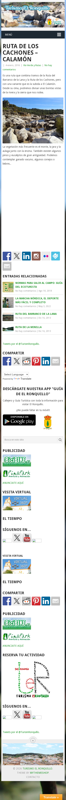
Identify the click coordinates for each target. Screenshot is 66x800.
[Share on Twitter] (16, 361)
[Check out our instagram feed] (36, 256)
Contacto (33, 777)
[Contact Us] (7, 266)
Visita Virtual (13, 555)
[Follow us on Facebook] (7, 256)
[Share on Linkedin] (45, 361)
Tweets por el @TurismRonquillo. (21, 343)
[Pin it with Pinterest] (36, 361)
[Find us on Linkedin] (26, 256)
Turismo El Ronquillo (37, 768)
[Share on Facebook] (7, 361)
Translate (26, 378)
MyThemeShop (39, 772)
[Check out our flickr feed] (45, 256)
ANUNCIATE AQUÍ (13, 482)
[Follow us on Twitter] (16, 256)
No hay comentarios (25, 291)
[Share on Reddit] (26, 361)
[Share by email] (55, 361)
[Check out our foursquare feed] (55, 256)
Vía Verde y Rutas (32, 65)
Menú (8, 34)
